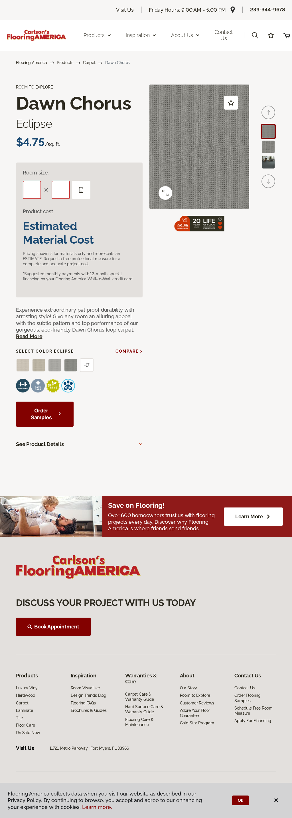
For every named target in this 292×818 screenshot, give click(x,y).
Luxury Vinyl (27, 688)
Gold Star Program (197, 723)
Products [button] (94, 35)
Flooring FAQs (83, 703)
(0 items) (286, 35)
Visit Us (125, 10)
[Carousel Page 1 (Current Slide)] (268, 131)
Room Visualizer (85, 688)
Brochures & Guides (89, 710)
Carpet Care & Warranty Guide (139, 697)
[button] (255, 35)
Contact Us (223, 35)
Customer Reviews (197, 703)
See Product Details (40, 444)
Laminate (24, 710)
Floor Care (25, 725)
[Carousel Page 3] (268, 162)
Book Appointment (56, 627)
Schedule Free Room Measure (253, 711)
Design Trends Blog (88, 695)
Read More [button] (29, 336)
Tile (19, 718)
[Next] (268, 181)
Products (65, 62)
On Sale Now (28, 732)
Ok (240, 800)
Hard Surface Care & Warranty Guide (144, 709)
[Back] (268, 112)
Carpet (89, 62)
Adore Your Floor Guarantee (195, 713)
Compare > (129, 351)
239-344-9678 (267, 10)
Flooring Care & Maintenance (139, 722)
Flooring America (31, 62)
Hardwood (25, 695)
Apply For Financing (252, 720)
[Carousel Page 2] (268, 147)
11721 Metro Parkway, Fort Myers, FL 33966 (89, 748)
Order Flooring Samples (247, 698)
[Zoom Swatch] (165, 193)
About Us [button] (182, 35)
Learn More (249, 516)
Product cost (38, 211)
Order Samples (41, 414)
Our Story (188, 688)
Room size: (36, 173)
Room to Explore (195, 695)
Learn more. (97, 807)
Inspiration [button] (138, 35)
